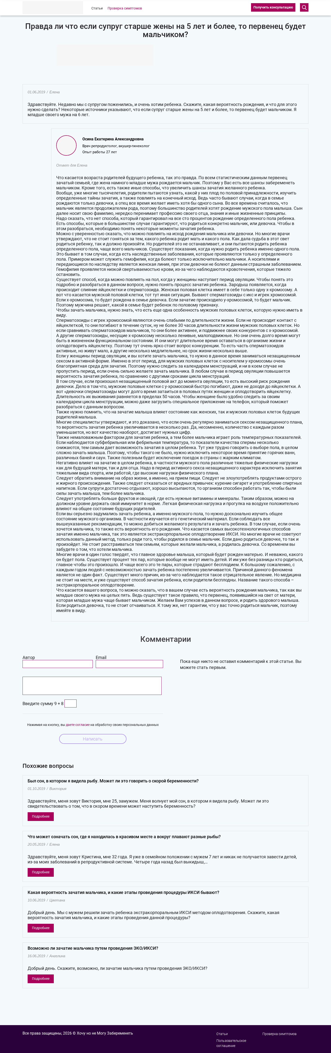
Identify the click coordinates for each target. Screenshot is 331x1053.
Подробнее (40, 816)
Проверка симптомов (125, 8)
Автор (29, 657)
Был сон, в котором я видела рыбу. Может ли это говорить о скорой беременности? (113, 780)
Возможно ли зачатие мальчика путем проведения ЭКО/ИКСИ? (93, 948)
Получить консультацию (273, 7)
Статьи (97, 8)
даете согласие (78, 725)
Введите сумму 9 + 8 (43, 703)
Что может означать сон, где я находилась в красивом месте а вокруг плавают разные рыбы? (124, 836)
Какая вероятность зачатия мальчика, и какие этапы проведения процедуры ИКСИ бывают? (123, 892)
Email (101, 657)
